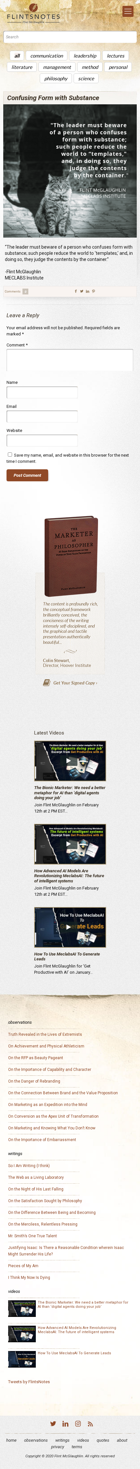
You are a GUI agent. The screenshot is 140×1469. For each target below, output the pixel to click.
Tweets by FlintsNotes (29, 1381)
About (122, 1440)
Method (90, 67)
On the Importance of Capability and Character (49, 1069)
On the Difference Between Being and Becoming (52, 1212)
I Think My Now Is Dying (29, 1277)
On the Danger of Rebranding (34, 1081)
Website (14, 430)
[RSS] (90, 1424)
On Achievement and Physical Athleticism (46, 1046)
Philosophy (55, 78)
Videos (83, 1440)
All (17, 55)
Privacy (57, 1446)
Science (86, 78)
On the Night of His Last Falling (35, 1189)
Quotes (103, 1440)
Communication (46, 55)
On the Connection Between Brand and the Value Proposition (63, 1093)
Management (57, 67)
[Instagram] (77, 1424)
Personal (118, 67)
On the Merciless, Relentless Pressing (42, 1224)
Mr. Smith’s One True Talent (32, 1236)
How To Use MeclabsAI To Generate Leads (74, 1353)
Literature (21, 67)
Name (12, 382)
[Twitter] (53, 1424)
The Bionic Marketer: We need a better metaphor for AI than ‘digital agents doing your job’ (69, 792)
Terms (77, 1446)
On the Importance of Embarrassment (42, 1140)
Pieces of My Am (23, 1266)
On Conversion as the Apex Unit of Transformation (53, 1116)
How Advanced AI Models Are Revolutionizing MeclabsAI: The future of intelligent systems (69, 875)
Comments (15, 291)
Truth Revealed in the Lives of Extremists (45, 1034)
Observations (36, 1440)
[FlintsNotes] (38, 13)
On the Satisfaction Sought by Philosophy (45, 1201)
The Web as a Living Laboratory (36, 1177)
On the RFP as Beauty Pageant (35, 1058)
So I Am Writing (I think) (29, 1166)
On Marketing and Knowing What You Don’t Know (51, 1128)
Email (12, 406)
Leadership (85, 55)
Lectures (115, 55)
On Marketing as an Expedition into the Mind (47, 1104)
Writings (62, 1440)
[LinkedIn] (65, 1424)
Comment (17, 345)
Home (11, 1440)
